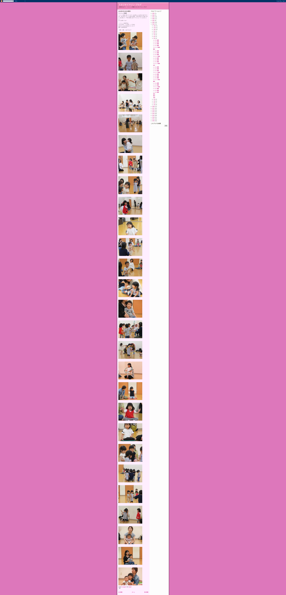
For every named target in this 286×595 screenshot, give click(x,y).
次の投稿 (120, 592)
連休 (154, 94)
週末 (154, 49)
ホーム (133, 592)
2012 (153, 117)
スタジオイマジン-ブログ (130, 5)
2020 (153, 22)
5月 (154, 38)
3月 (154, 101)
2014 (153, 113)
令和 (154, 97)
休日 (154, 65)
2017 (153, 108)
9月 (154, 31)
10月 (155, 29)
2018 (153, 106)
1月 (154, 104)
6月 (154, 36)
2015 (153, 111)
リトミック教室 (156, 47)
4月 (154, 99)
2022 (153, 18)
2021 (153, 20)
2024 (153, 15)
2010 (153, 120)
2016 (153, 110)
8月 (154, 33)
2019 (153, 24)
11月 (155, 27)
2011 (153, 119)
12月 (155, 25)
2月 (154, 102)
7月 (154, 34)
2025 (153, 13)
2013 (153, 115)
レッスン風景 (156, 40)
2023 (153, 17)
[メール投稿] (133, 588)
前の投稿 (146, 592)
